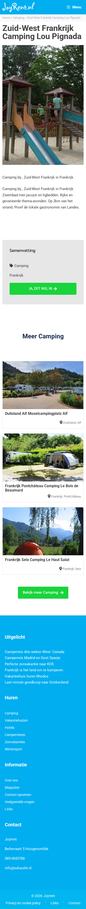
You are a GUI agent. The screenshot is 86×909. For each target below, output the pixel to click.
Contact (75, 903)
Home (6, 17)
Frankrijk (16, 275)
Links (9, 809)
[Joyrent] (18, 7)
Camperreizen (15, 735)
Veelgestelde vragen (19, 802)
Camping (18, 17)
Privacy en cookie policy (23, 903)
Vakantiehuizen (16, 720)
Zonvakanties (15, 742)
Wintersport (13, 749)
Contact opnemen (18, 795)
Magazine (12, 787)
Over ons (11, 780)
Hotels (9, 728)
